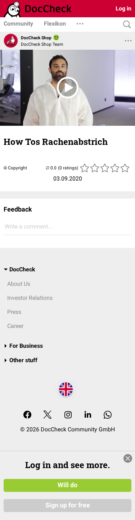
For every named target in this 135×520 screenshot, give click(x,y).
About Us (18, 283)
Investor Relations (30, 297)
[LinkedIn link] (88, 415)
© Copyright (15, 167)
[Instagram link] (68, 415)
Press (14, 311)
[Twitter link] (47, 415)
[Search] (125, 24)
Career (15, 326)
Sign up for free (67, 505)
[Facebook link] (27, 415)
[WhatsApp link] (108, 415)
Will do (67, 485)
